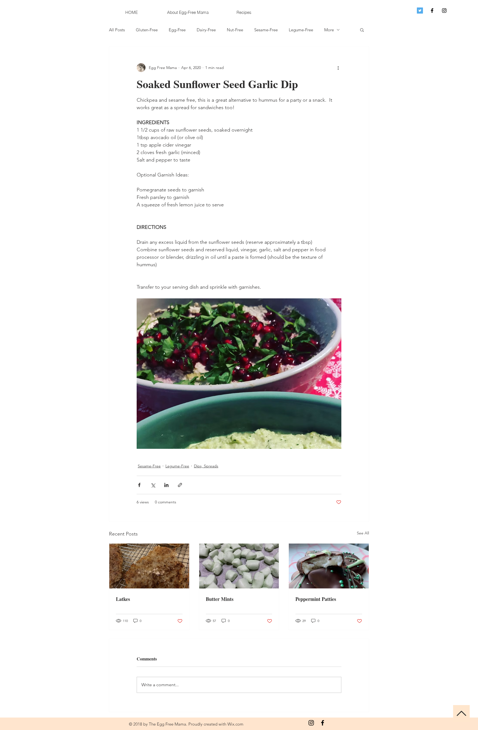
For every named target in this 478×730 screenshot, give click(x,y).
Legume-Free (301, 29)
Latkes (123, 599)
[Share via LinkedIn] (166, 485)
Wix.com (235, 724)
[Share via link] (180, 485)
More (329, 29)
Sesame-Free (266, 29)
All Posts (117, 29)
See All (363, 533)
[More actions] (338, 67)
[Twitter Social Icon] (420, 10)
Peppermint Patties (315, 599)
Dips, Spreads (206, 465)
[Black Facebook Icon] (432, 10)
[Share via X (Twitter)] (152, 485)
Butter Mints (219, 599)
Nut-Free (235, 29)
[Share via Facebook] (139, 485)
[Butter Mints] (239, 566)
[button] (362, 29)
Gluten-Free (147, 29)
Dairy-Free (206, 29)
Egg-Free (177, 29)
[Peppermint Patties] (329, 566)
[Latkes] (149, 566)
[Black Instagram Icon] (444, 10)
